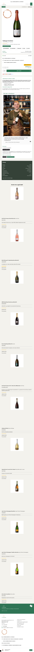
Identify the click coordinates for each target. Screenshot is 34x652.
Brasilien (19, 48)
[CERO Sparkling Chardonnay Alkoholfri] (17, 286)
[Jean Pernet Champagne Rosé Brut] (17, 495)
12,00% (28, 48)
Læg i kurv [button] (19, 70)
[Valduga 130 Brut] (17, 412)
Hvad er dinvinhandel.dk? (21, 619)
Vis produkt (4, 227)
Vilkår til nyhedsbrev (20, 624)
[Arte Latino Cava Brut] (17, 578)
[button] (31, 4)
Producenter (19, 625)
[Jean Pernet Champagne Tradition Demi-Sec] (17, 536)
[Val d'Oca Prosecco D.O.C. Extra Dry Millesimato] (17, 369)
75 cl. (30, 174)
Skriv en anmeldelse (6, 149)
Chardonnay (13, 48)
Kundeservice (19, 620)
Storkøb (30, 55)
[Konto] (27, 4)
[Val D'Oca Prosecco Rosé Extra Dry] (17, 202)
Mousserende (6, 48)
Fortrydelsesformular (20, 623)
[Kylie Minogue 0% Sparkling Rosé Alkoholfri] (17, 244)
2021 (24, 48)
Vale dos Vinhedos (28, 168)
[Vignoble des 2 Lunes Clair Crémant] (17, 453)
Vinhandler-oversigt (20, 626)
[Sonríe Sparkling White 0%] (17, 327)
